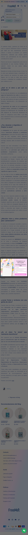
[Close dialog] (26, 259)
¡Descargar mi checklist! (20, 274)
